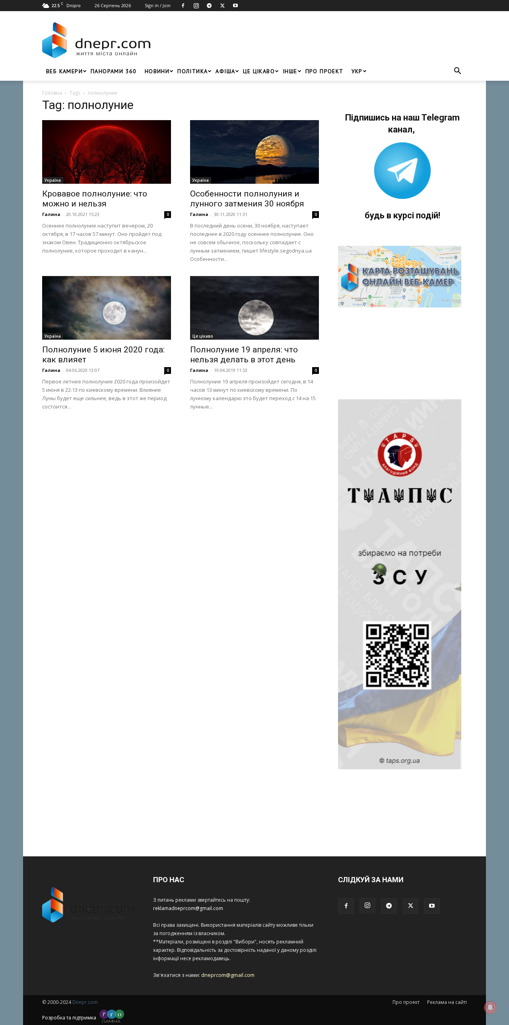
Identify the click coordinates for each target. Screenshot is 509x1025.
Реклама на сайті (447, 1002)
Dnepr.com (85, 1002)
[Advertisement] (311, 40)
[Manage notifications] (490, 1007)
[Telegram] (209, 5)
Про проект (324, 71)
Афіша (225, 71)
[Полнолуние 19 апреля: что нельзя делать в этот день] (254, 308)
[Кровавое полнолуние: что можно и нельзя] (106, 152)
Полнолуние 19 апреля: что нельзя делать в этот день (244, 354)
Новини (157, 71)
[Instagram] (196, 5)
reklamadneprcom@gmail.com (188, 908)
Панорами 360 (114, 71)
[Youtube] (235, 5)
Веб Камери (64, 71)
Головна (52, 92)
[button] (457, 72)
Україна (53, 180)
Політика (192, 71)
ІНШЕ (290, 71)
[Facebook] (183, 5)
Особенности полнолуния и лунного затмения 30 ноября (247, 198)
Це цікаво (259, 71)
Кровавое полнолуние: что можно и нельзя (94, 198)
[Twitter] (222, 5)
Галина (51, 214)
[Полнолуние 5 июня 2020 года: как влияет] (106, 308)
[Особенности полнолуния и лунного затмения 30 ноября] (254, 152)
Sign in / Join (158, 5)
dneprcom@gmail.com (227, 974)
